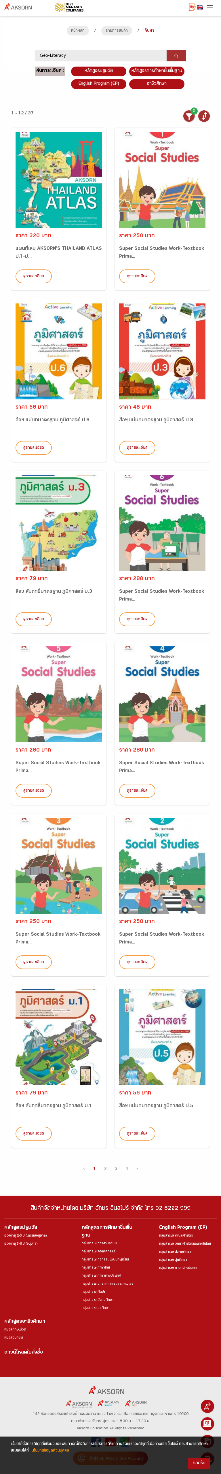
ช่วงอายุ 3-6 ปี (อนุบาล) (20, 1244)
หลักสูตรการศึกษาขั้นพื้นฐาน (157, 71)
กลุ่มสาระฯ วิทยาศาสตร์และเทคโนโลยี (108, 1284)
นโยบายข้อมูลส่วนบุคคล (50, 1451)
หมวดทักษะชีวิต (15, 1329)
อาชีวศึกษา (157, 84)
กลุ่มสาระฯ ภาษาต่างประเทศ (101, 1276)
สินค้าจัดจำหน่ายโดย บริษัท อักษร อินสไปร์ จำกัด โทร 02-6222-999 (110, 1209)
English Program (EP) (98, 84)
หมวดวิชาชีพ (13, 1338)
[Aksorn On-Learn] (207, 1423)
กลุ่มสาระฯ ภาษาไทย (96, 1268)
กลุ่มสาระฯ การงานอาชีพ (99, 1243)
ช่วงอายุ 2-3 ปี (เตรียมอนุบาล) (25, 1236)
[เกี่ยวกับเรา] (207, 1406)
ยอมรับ (199, 1463)
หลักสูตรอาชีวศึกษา (24, 1322)
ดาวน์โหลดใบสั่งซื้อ (23, 1353)
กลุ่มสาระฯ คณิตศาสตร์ (99, 1251)
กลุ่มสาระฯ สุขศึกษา (96, 1308)
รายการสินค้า (117, 31)
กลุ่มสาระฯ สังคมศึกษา (98, 1300)
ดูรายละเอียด (33, 276)
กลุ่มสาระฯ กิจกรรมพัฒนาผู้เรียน (105, 1259)
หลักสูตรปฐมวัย (20, 1228)
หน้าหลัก (78, 31)
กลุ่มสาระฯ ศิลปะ (93, 1292)
